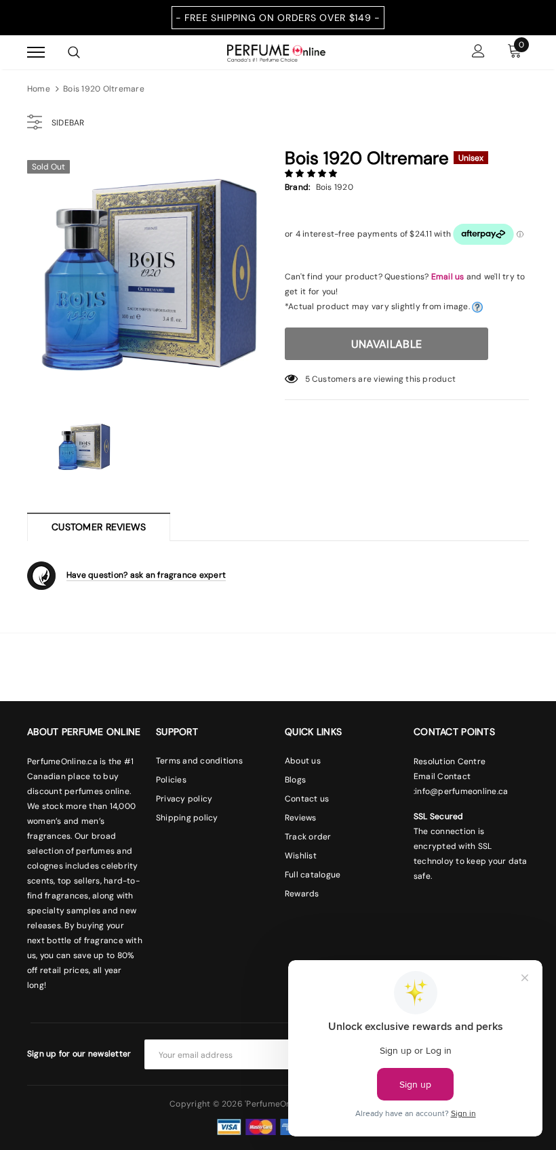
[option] (149, 275)
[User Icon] (478, 52)
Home (38, 88)
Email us (447, 276)
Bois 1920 (334, 187)
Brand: (297, 187)
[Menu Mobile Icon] (36, 52)
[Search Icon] (74, 52)
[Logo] (276, 51)
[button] (312, 173)
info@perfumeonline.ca (461, 791)
